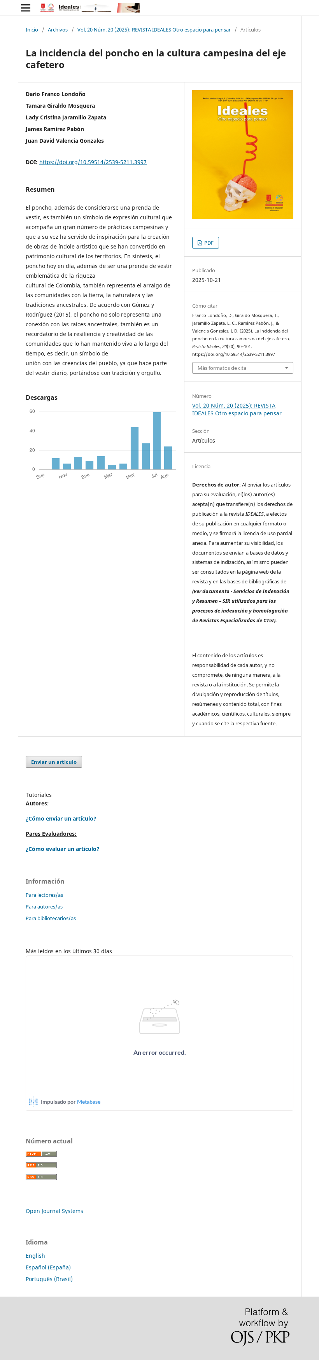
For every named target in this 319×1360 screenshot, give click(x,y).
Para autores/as (44, 906)
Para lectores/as (44, 894)
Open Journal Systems (54, 1211)
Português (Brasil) (49, 1279)
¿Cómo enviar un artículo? (61, 818)
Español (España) (48, 1267)
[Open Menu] (25, 8)
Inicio (32, 29)
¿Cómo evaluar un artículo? (63, 848)
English (35, 1255)
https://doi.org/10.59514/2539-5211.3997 (93, 162)
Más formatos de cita (222, 367)
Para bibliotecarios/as (51, 918)
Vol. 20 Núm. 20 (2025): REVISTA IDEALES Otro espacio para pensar (154, 29)
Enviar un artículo (54, 761)
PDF (208, 242)
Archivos (58, 29)
